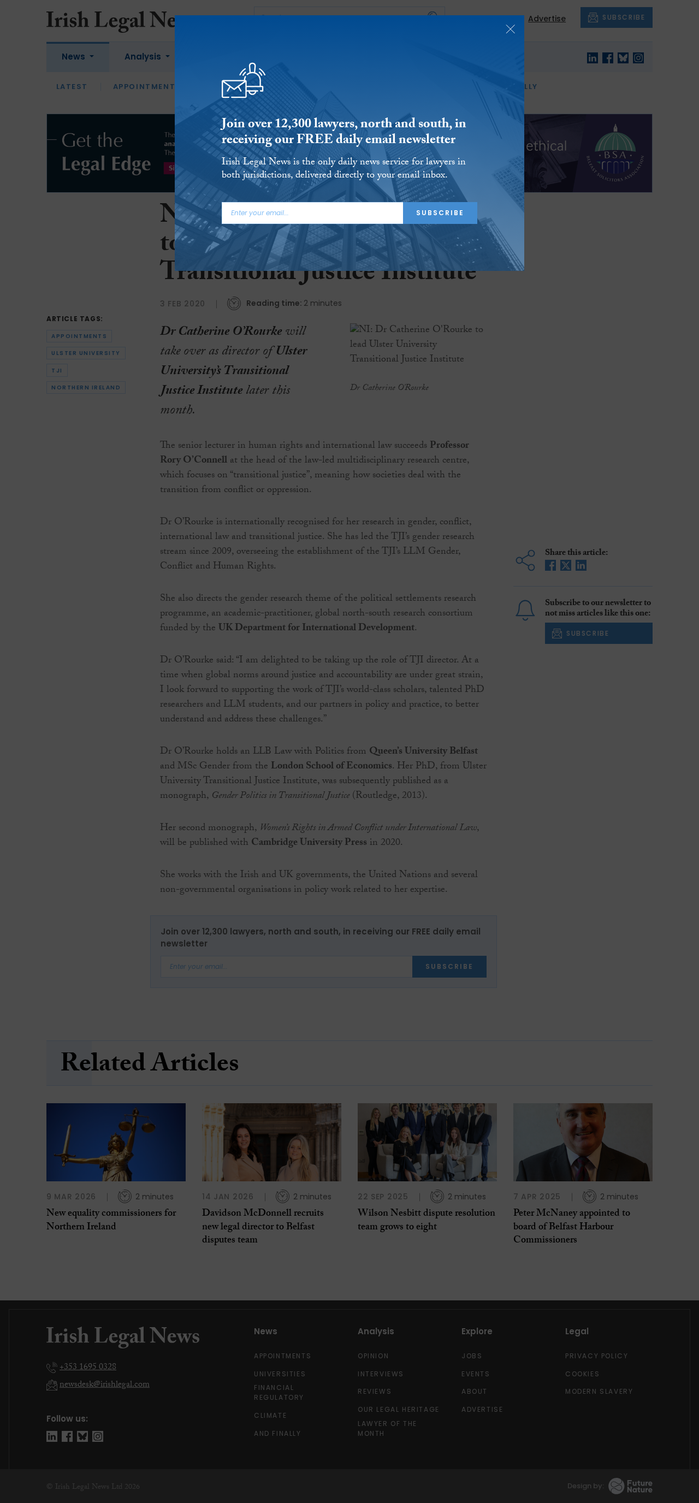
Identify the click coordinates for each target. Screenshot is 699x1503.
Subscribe (440, 212)
